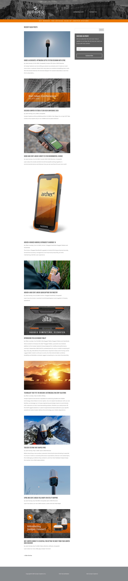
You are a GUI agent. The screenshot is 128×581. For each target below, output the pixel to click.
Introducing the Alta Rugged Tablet (35, 338)
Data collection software (46, 546)
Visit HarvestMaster (64, 573)
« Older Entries (28, 555)
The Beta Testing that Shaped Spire (35, 448)
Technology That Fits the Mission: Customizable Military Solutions (45, 393)
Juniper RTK (49, 63)
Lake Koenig (29, 63)
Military (44, 395)
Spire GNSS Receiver (58, 63)
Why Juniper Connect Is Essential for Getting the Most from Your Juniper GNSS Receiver (47, 542)
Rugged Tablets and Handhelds (60, 341)
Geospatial (43, 63)
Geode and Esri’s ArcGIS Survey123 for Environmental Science (43, 156)
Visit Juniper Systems (92, 573)
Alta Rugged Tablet (46, 341)
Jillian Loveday (29, 245)
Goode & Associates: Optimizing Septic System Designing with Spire (44, 60)
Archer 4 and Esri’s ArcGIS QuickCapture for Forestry (41, 292)
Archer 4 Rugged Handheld (49, 245)
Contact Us (93, 12)
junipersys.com (79, 12)
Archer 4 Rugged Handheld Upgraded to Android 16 (40, 242)
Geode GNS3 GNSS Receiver (48, 159)
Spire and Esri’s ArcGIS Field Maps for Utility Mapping (41, 498)
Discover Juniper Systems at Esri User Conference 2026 (41, 111)
